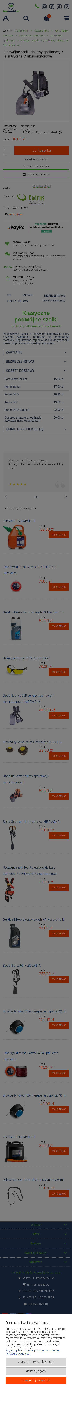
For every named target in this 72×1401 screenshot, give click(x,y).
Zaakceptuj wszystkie (36, 1380)
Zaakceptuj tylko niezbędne (36, 1362)
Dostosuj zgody (36, 1371)
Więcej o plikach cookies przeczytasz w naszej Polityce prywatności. (32, 1352)
